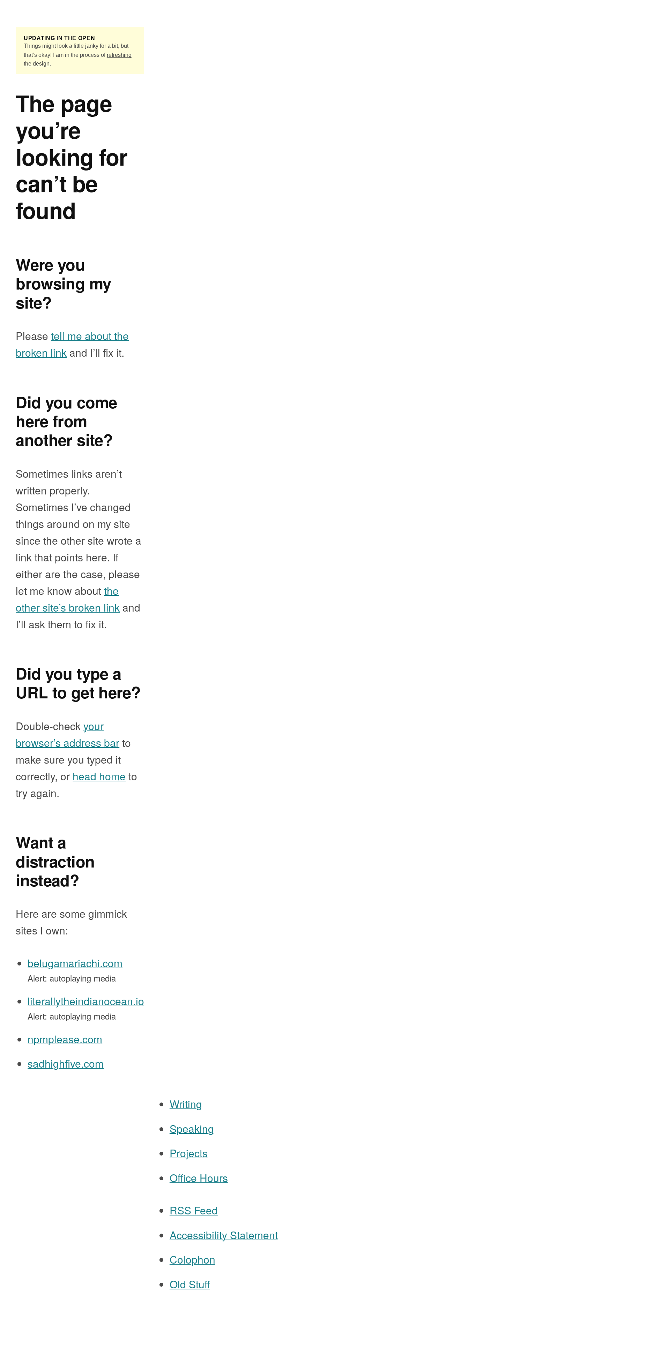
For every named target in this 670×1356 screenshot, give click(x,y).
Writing (186, 1103)
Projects (189, 1152)
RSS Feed (194, 1210)
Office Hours (199, 1177)
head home (99, 775)
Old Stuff (190, 1284)
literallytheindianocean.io (86, 1000)
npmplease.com (65, 1038)
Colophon (192, 1259)
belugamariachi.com (75, 962)
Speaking (192, 1128)
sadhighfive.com (66, 1063)
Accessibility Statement (224, 1234)
